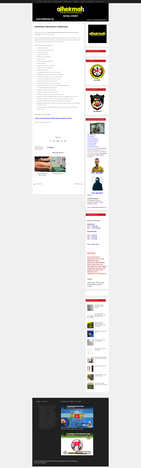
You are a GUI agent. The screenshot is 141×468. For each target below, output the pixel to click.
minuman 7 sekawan (52, 418)
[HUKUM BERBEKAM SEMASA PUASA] (42, 164)
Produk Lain (67, 1)
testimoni (52, 426)
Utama (39, 1)
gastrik (50, 410)
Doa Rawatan (51, 408)
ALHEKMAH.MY (43, 408)
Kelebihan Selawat (51, 416)
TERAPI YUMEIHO (44, 426)
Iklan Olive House (43, 412)
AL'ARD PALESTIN (51, 406)
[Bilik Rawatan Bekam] (58, 164)
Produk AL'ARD (57, 1)
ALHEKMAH (50, 147)
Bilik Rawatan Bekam (58, 173)
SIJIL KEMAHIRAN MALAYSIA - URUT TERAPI (99, 306)
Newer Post (39, 184)
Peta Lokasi (100, 1)
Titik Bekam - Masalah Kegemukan (100, 349)
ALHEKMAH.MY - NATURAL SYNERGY (46, 461)
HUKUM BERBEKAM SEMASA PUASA (42, 174)
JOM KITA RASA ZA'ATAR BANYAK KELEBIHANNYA (100, 358)
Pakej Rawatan (43, 420)
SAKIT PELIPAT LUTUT (100, 366)
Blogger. (44, 462)
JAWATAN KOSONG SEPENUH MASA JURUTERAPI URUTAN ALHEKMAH (100, 324)
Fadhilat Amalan (43, 410)
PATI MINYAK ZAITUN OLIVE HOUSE (100, 340)
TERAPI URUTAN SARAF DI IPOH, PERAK (100, 375)
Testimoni (76, 1)
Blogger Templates (60, 461)
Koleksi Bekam (43, 418)
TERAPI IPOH (52, 424)
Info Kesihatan (43, 414)
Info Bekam (52, 412)
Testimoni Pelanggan (44, 428)
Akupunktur (42, 406)
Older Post (77, 184)
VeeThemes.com (74, 461)
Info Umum (42, 416)
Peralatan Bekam (52, 420)
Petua (83, 1)
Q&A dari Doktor (43, 424)
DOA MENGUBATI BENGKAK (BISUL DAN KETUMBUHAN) (100, 315)
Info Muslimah (51, 414)
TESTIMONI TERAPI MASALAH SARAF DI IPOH (101, 384)
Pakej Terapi (47, 1)
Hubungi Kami (90, 1)
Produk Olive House (48, 422)
